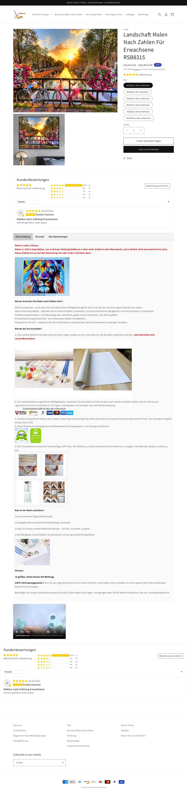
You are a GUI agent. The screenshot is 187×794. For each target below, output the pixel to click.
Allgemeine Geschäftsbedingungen (29, 735)
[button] (41, 14)
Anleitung (71, 735)
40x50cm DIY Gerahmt (137, 92)
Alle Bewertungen (58, 236)
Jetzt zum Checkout (148, 149)
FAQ (69, 725)
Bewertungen (73, 740)
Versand (136, 69)
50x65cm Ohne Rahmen (138, 98)
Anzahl (126, 124)
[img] (33, 210)
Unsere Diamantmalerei (78, 746)
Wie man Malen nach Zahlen (80, 730)
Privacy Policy (19, 730)
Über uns (17, 725)
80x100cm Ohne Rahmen (139, 118)
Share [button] (129, 158)
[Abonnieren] (62, 762)
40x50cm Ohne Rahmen (138, 85)
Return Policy (127, 725)
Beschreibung (22, 236)
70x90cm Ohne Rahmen (138, 111)
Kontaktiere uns (20, 740)
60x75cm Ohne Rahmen (138, 105)
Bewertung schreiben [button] (157, 185)
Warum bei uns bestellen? (133, 735)
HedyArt (89, 787)
